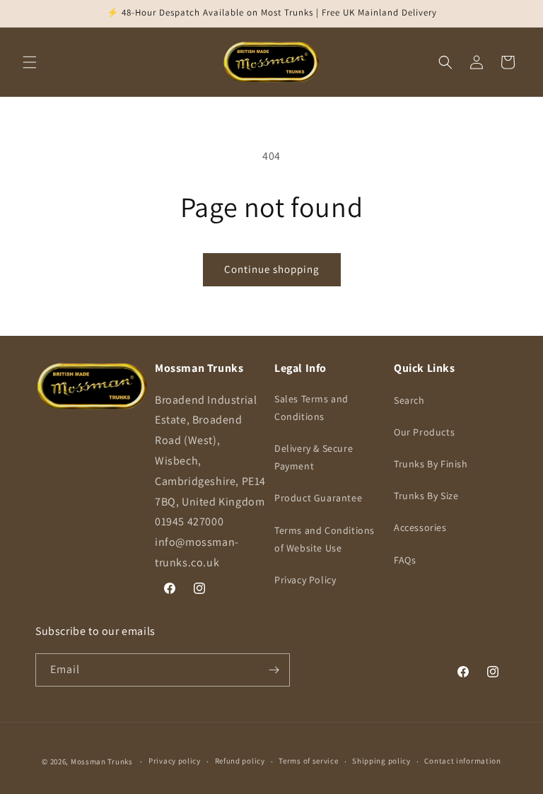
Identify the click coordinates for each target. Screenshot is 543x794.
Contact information (462, 761)
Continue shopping (272, 269)
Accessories (420, 527)
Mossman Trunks (102, 761)
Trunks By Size (426, 495)
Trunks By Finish (431, 463)
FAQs (405, 560)
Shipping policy (381, 761)
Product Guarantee (318, 497)
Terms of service (308, 761)
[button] (29, 62)
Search (409, 400)
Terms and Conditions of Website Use (324, 539)
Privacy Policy (305, 579)
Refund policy (240, 761)
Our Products (424, 432)
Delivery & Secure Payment (313, 457)
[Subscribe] (273, 670)
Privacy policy (174, 761)
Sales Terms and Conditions (311, 407)
